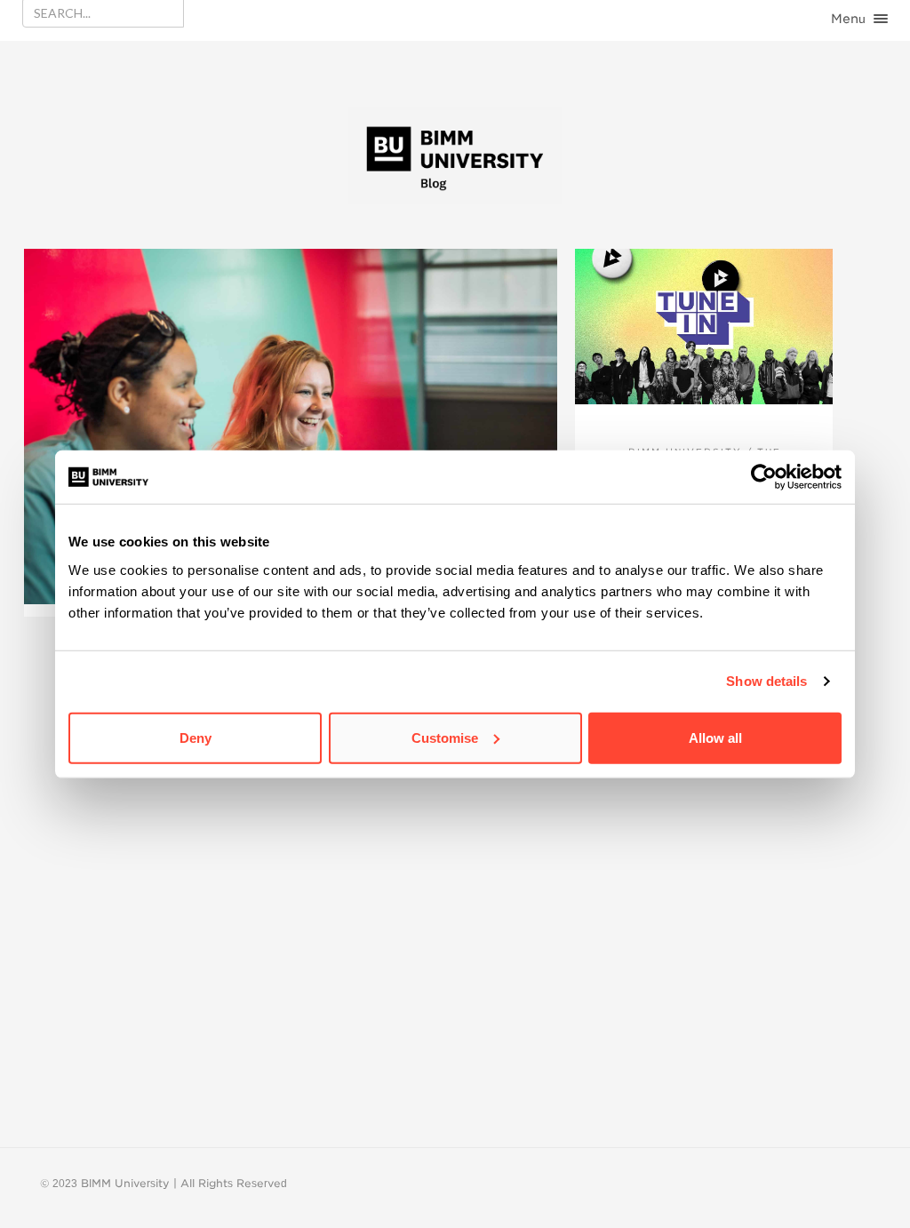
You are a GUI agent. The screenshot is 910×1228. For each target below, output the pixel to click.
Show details (766, 681)
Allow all (715, 737)
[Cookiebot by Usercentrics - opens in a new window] (764, 477)
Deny (196, 737)
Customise (444, 737)
